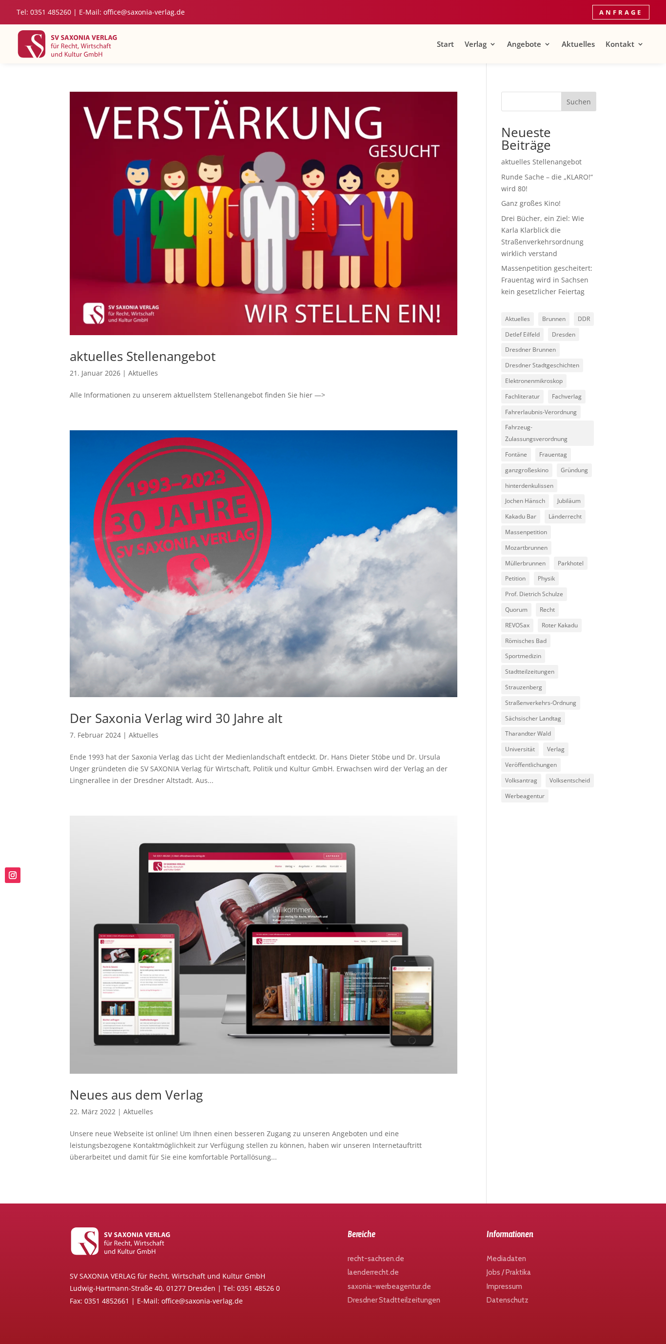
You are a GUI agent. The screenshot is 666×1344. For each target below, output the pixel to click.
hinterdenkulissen (529, 485)
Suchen (579, 101)
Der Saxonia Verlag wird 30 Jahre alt (176, 718)
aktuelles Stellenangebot (142, 356)
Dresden (563, 334)
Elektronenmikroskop (534, 381)
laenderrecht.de (373, 1272)
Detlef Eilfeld (522, 334)
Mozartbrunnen (526, 547)
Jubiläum (569, 501)
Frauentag (553, 454)
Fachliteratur (522, 396)
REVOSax (517, 625)
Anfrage (621, 12)
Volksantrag (521, 780)
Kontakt (620, 44)
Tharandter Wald (528, 733)
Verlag (476, 44)
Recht (547, 609)
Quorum (516, 609)
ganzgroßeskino (526, 470)
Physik (546, 578)
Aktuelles (578, 44)
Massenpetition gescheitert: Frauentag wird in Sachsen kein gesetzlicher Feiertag (546, 279)
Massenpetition (526, 532)
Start (445, 44)
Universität (520, 749)
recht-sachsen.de (376, 1258)
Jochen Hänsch (525, 501)
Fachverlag (567, 396)
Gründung (574, 470)
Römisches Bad (526, 641)
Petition (515, 578)
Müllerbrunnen (525, 563)
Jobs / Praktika (509, 1272)
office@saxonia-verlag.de (144, 12)
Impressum (504, 1286)
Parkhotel (571, 563)
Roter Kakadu (560, 625)
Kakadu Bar (520, 516)
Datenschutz (508, 1300)
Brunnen (554, 319)
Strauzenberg (523, 687)
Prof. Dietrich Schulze (534, 594)
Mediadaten (506, 1258)
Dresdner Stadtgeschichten (542, 365)
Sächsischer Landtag (533, 718)
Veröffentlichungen (531, 765)
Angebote (524, 44)
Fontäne (516, 454)
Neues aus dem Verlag (136, 1094)
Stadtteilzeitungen (529, 671)
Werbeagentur (525, 796)
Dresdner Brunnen (530, 349)
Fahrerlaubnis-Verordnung (541, 412)
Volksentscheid (569, 780)
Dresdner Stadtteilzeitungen (394, 1300)
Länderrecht (565, 516)
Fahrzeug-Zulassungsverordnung (536, 433)
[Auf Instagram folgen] (12, 875)
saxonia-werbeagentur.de (389, 1286)
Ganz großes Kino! (531, 203)
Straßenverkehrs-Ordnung (540, 703)
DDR (584, 319)
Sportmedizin (523, 656)
